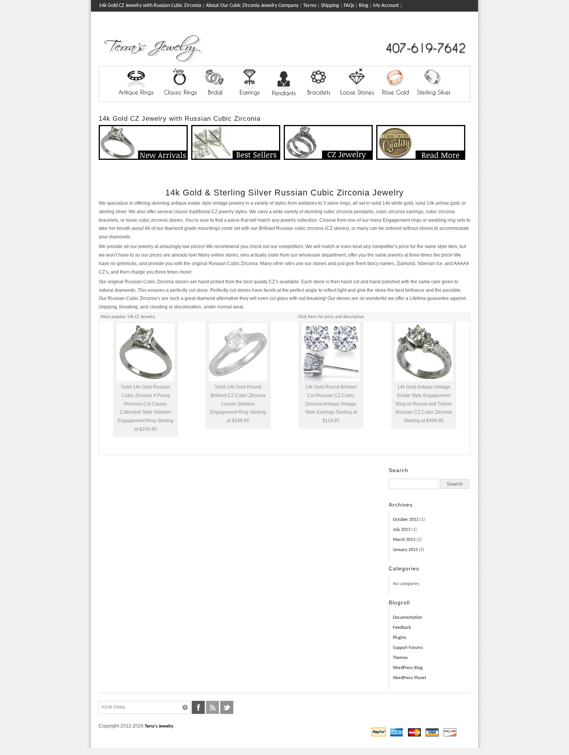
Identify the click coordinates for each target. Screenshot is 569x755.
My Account (386, 6)
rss (212, 707)
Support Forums (408, 647)
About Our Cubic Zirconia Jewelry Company (252, 6)
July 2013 (401, 529)
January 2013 (405, 550)
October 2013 (405, 519)
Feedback (402, 627)
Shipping (330, 6)
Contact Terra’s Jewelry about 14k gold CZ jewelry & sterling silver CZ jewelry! (182, 17)
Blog (363, 6)
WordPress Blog (408, 668)
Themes (400, 658)
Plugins (399, 637)
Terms (309, 6)
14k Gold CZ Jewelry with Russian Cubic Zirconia (150, 6)
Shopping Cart (455, 28)
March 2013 (404, 540)
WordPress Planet (409, 678)
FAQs (349, 6)
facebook (198, 707)
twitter (226, 707)
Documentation (407, 617)
